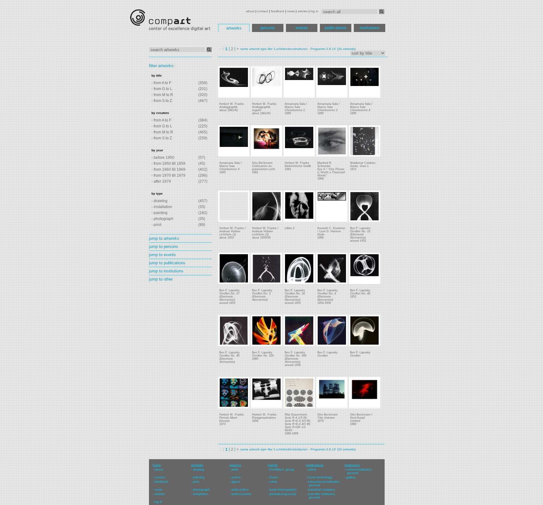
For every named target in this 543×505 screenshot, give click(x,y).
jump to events (162, 254)
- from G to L (161, 89)
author (236, 477)
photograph (201, 489)
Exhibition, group (282, 469)
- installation (161, 207)
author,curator (241, 494)
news (291, 11)
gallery (351, 477)
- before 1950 (162, 157)
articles (303, 11)
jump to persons (163, 246)
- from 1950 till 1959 (168, 163)
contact (262, 11)
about (250, 11)
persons (268, 27)
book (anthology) (320, 477)
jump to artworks (164, 238)
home (157, 465)
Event (274, 477)
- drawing (159, 201)
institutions (370, 27)
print (196, 481)
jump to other (161, 279)
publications (336, 27)
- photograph (162, 219)
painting (199, 477)
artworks (234, 28)
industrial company (321, 489)
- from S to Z (161, 101)
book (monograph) (283, 489)
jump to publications (167, 263)
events (302, 27)
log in (314, 11)
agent (235, 481)
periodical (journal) (283, 494)
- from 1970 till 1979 (168, 175)
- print (156, 225)
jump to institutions (166, 271)
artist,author (240, 489)
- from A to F (161, 83)
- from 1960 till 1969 (168, 169)
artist (234, 469)
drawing (198, 469)
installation (200, 494)
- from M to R (162, 95)
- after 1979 (161, 181)
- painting (159, 213)
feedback (277, 11)
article (312, 469)
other (273, 481)
